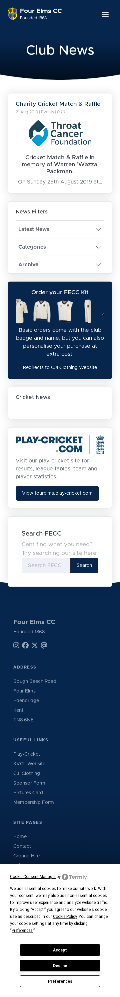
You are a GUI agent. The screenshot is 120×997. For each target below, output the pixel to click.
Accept (60, 950)
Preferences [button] (22, 930)
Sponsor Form (29, 783)
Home (20, 836)
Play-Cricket (26, 754)
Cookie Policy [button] (65, 916)
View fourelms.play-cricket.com (57, 493)
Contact (22, 846)
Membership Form (33, 802)
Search (84, 565)
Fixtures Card (28, 793)
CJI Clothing (26, 773)
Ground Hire (26, 856)
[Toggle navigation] (105, 14)
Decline (60, 965)
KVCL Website (29, 764)
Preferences (60, 981)
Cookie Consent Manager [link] (33, 876)
